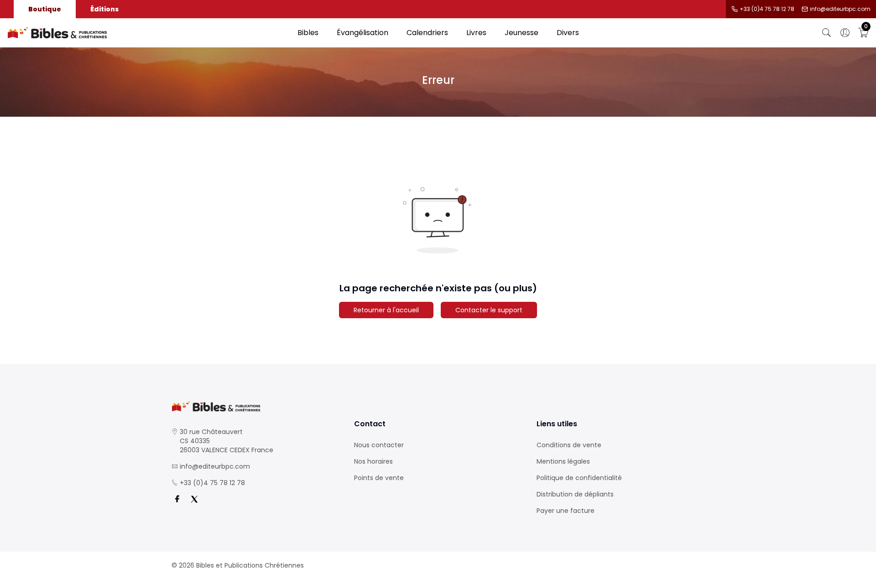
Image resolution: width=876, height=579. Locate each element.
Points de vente (379, 477)
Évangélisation (362, 32)
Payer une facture (565, 510)
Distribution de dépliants (575, 494)
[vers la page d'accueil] (255, 406)
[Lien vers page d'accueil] (147, 33)
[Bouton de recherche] (826, 32)
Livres (476, 32)
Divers (568, 32)
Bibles (307, 32)
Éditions (104, 9)
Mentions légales (563, 461)
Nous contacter (379, 445)
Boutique (44, 9)
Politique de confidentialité (579, 477)
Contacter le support (488, 310)
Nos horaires (373, 461)
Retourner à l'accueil (386, 310)
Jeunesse (521, 32)
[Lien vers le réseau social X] (194, 499)
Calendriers (427, 32)
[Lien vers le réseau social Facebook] (177, 499)
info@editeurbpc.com (840, 9)
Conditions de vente (569, 445)
